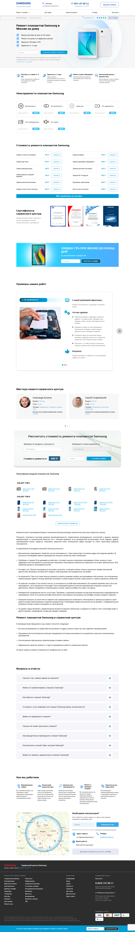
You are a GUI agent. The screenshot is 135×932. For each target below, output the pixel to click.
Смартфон (7, 891)
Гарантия (69, 889)
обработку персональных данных (106, 829)
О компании (70, 878)
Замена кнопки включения (26, 182)
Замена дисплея (22, 162)
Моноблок (28, 891)
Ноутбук (7, 896)
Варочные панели (10, 883)
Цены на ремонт (71, 12)
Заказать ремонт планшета (54, 52)
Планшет (7, 899)
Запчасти (69, 886)
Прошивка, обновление (81, 182)
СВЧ (26, 901)
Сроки (68, 883)
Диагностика (70, 894)
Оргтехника (8, 901)
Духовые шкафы (10, 889)
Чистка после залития (80, 189)
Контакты (115, 12)
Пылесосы (28, 878)
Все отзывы (113, 18)
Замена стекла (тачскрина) (26, 155)
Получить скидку (91, 261)
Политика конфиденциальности (70, 920)
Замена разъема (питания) (82, 168)
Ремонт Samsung (21, 18)
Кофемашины (30, 881)
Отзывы (94, 12)
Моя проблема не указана (69, 196)
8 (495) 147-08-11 (106, 837)
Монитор (28, 894)
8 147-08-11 (25, 868)
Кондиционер (29, 896)
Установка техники (31, 886)
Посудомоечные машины (34, 889)
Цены (68, 881)
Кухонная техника (31, 899)
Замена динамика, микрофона (83, 162)
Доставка (48, 12)
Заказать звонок (109, 5)
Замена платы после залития (26, 189)
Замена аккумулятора (24, 168)
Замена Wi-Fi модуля (80, 175)
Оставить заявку (99, 458)
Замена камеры (78, 155)
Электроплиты (9, 886)
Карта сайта (70, 896)
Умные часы (8, 904)
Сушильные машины (32, 883)
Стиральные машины (11, 878)
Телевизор (8, 894)
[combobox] (43, 449)
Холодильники (9, 881)
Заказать (56, 155)
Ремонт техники (22, 12)
